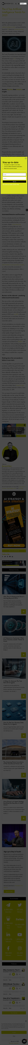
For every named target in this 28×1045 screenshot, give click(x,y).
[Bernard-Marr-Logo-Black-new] (8, 3)
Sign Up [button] (14, 181)
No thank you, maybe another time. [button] (11, 184)
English (22, 3)
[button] (26, 158)
